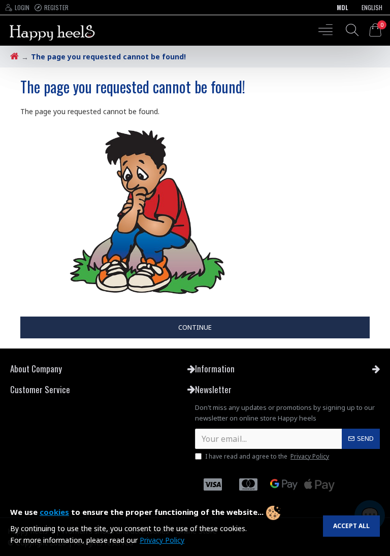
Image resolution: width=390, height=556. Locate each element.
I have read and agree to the (267, 456)
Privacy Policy (162, 540)
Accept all (351, 526)
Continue (195, 327)
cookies (54, 512)
